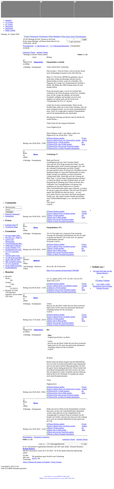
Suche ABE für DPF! (12, 260)
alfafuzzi (36, 260)
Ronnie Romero (29, 449)
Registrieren (9, 216)
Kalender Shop (10, 225)
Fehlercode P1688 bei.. (13, 246)
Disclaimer (9, 26)
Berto (36, 154)
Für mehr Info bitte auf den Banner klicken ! (102, 272)
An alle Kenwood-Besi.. (13, 258)
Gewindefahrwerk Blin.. (13, 243)
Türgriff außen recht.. (12, 256)
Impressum (9, 28)
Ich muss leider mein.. (13, 235)
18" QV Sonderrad (12, 264)
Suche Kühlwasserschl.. (13, 266)
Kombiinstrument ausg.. (13, 250)
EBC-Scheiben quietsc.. (13, 262)
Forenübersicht (28, 46)
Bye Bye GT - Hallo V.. (13, 237)
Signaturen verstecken (41, 437)
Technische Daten (11, 227)
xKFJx (34, 458)
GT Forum (9, 22)
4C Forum (9, 24)
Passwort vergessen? (12, 214)
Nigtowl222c (38, 62)
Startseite (8, 20)
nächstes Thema (42, 52)
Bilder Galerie (10, 30)
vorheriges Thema (29, 52)
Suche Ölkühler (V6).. (13, 248)
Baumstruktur (27, 437)
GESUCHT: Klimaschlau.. (10, 240)
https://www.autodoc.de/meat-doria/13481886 (63, 270)
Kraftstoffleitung (11, 268)
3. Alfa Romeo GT (41, 46)
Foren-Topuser (56, 462)
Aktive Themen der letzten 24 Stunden (36, 462)
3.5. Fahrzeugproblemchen (59, 46)
